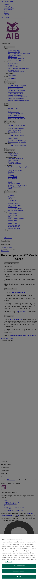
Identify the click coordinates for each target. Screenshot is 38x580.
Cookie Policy (9, 562)
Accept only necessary (19, 571)
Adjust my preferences (19, 565)
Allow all (18, 576)
